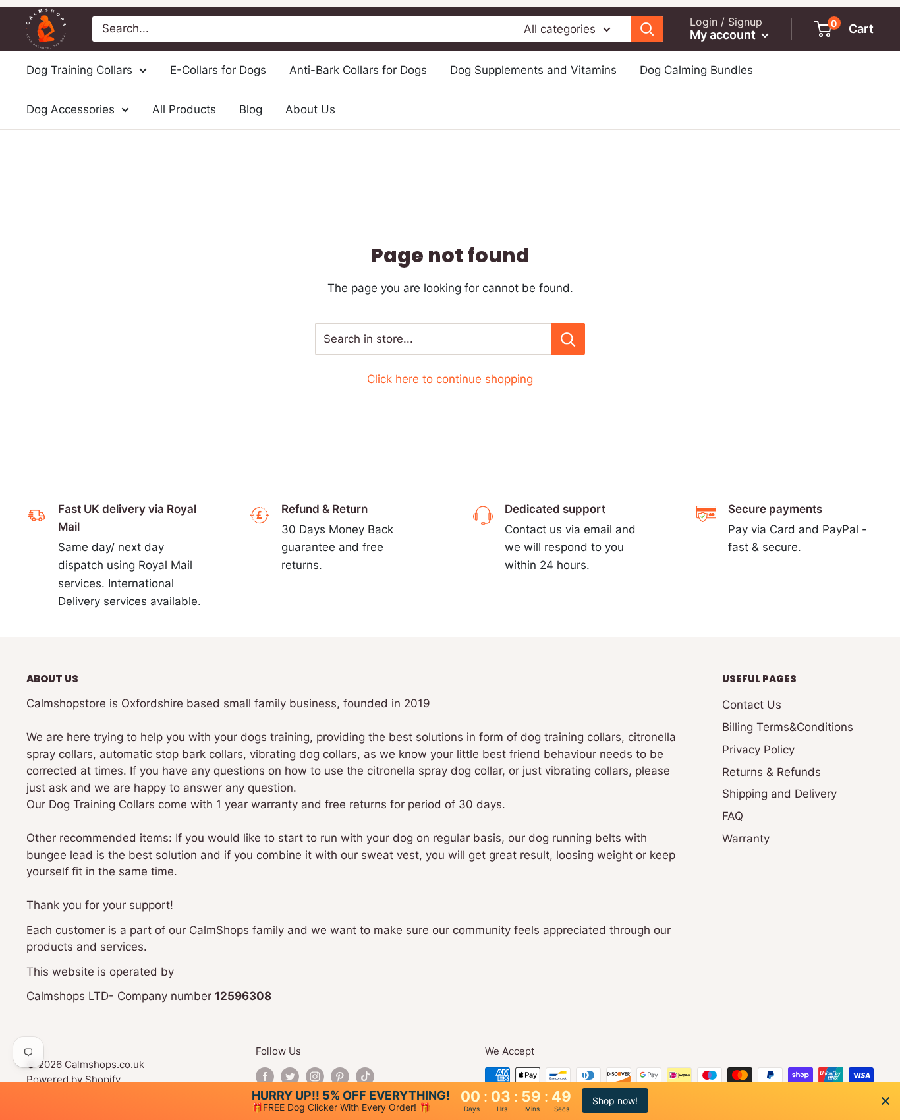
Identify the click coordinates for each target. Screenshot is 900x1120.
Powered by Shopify (73, 1079)
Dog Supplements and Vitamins (533, 69)
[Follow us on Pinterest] (340, 1076)
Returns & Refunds (771, 772)
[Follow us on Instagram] (315, 1076)
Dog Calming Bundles (696, 69)
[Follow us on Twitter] (290, 1076)
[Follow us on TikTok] (365, 1076)
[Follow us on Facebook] (265, 1076)
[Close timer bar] (885, 1101)
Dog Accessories (70, 109)
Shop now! (615, 1100)
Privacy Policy (758, 749)
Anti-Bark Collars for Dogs (358, 69)
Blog (250, 109)
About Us (310, 109)
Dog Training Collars (79, 69)
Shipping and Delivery (779, 793)
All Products (184, 109)
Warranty (746, 838)
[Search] (647, 29)
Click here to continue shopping (450, 379)
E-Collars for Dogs (218, 69)
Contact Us (751, 704)
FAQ (732, 816)
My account (724, 35)
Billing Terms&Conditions (787, 727)
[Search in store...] (568, 339)
